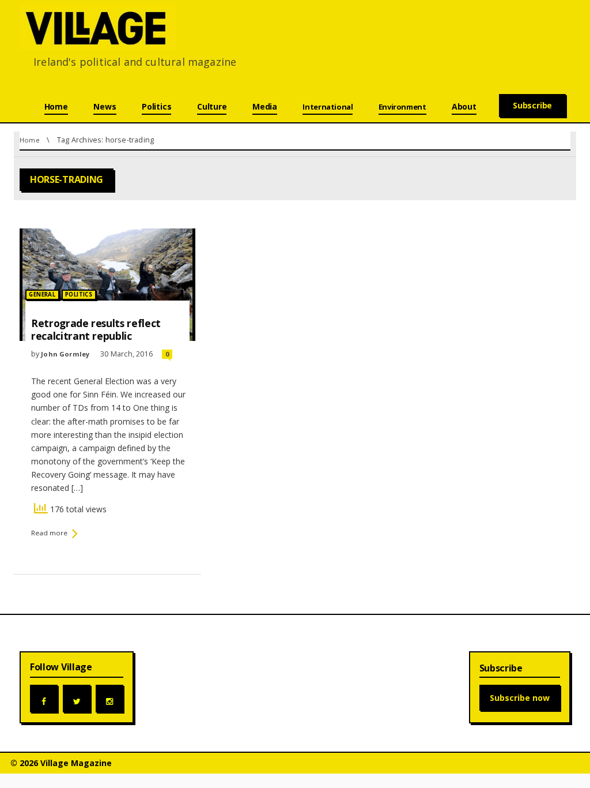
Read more (49, 532)
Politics (78, 294)
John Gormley (66, 354)
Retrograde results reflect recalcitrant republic (96, 329)
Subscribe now (520, 697)
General (42, 294)
